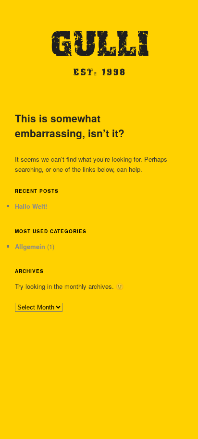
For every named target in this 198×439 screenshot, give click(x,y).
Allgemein (30, 246)
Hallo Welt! (31, 206)
